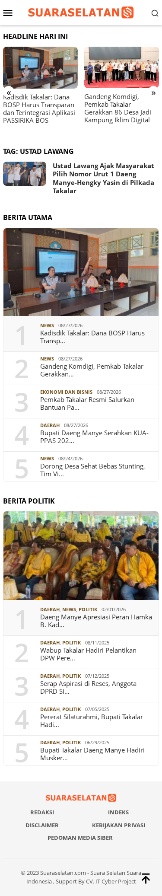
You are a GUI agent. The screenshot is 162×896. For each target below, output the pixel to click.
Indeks (118, 812)
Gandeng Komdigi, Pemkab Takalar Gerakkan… (91, 370)
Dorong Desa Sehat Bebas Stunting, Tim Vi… (92, 470)
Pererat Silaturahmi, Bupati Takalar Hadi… (91, 720)
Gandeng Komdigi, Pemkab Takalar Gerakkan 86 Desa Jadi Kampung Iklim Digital (117, 108)
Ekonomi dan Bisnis (66, 392)
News (47, 325)
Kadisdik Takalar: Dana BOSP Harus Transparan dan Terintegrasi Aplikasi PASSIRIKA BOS (39, 108)
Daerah (50, 425)
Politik (88, 609)
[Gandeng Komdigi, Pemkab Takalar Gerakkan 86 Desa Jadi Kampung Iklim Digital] (121, 68)
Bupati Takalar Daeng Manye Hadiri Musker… (92, 754)
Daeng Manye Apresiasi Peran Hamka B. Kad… (96, 620)
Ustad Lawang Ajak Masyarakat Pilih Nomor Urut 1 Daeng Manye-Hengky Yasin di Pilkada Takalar (103, 178)
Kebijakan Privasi (118, 825)
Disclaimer (42, 825)
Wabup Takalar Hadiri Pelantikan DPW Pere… (88, 654)
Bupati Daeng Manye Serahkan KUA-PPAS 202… (94, 436)
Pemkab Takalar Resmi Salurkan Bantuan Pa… (87, 403)
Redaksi (42, 812)
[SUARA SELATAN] (81, 12)
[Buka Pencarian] (155, 12)
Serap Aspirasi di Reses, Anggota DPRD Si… (88, 687)
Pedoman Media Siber (80, 838)
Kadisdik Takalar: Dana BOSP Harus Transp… (92, 336)
